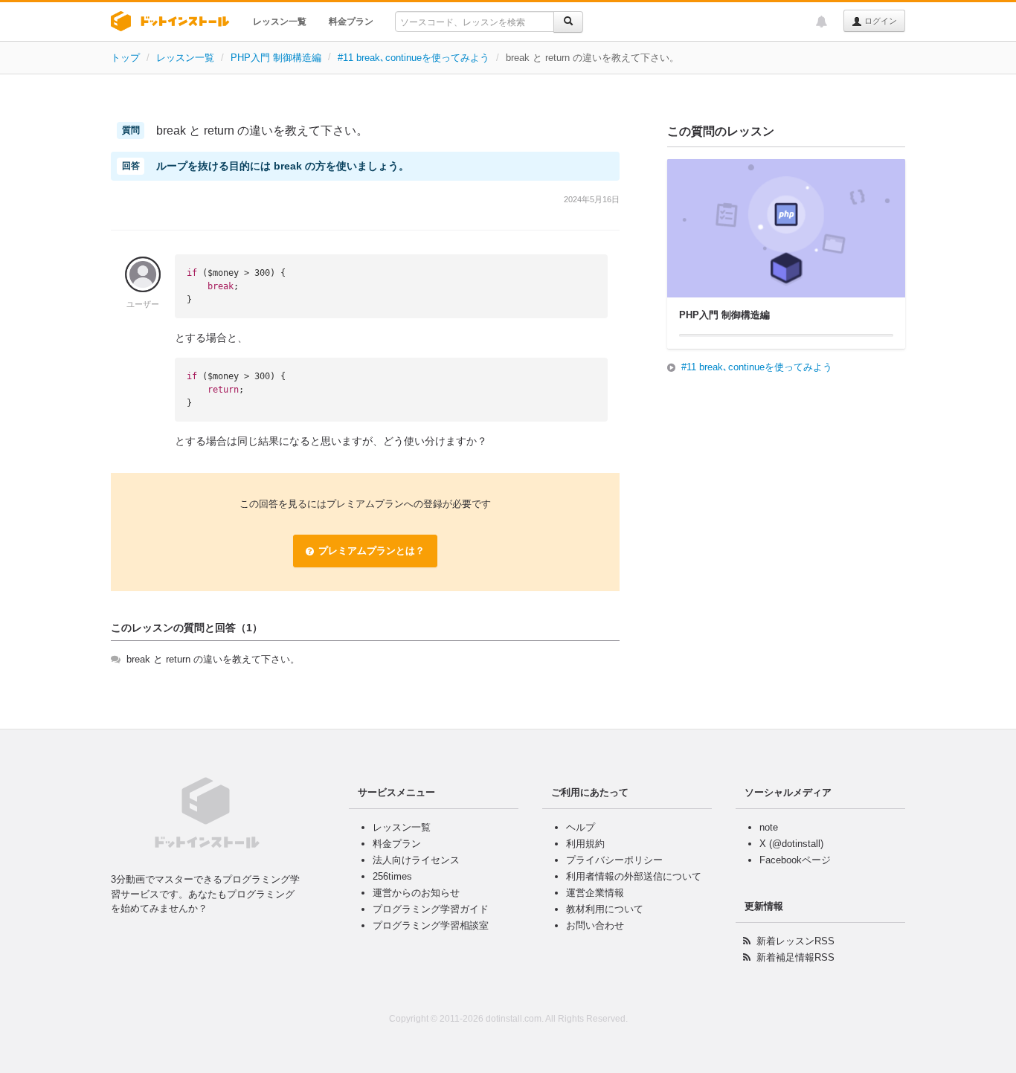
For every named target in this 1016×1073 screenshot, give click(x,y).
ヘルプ (580, 827)
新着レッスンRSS (795, 941)
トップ (125, 57)
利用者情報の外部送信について (633, 876)
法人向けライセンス (416, 860)
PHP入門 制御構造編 (276, 57)
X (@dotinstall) (791, 843)
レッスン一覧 (279, 21)
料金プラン (351, 21)
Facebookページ (795, 860)
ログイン (879, 20)
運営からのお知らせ (416, 892)
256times (392, 876)
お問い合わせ (595, 925)
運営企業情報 (595, 892)
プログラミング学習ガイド (431, 909)
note (768, 827)
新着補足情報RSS (795, 957)
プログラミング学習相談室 (431, 925)
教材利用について (604, 909)
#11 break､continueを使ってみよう (413, 57)
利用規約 (585, 843)
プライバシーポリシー (614, 860)
